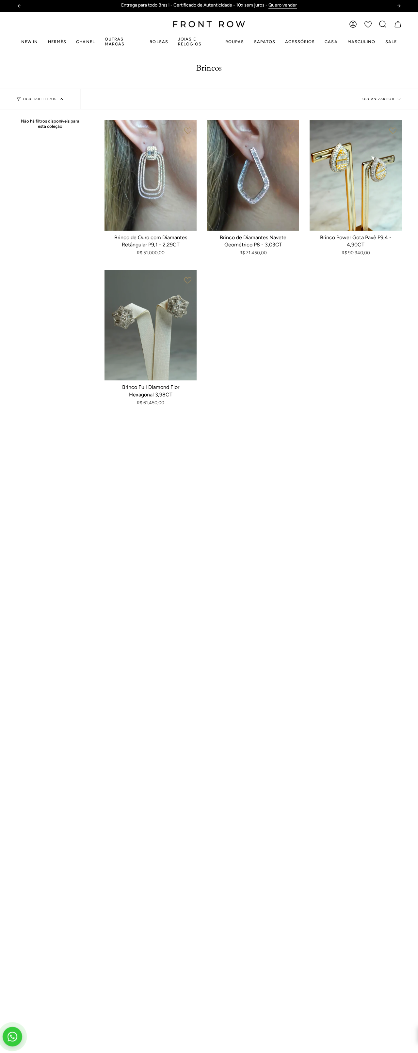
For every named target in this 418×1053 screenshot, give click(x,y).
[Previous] (19, 6)
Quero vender (264, 5)
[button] (382, 24)
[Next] (399, 6)
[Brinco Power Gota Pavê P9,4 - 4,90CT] (356, 175)
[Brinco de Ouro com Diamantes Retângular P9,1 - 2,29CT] (150, 175)
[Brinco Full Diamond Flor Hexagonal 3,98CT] (150, 325)
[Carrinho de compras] (397, 24)
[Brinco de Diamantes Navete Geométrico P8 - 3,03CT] (253, 175)
